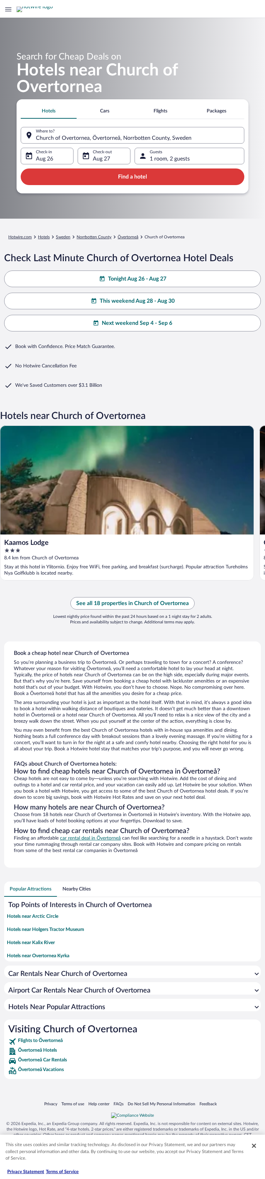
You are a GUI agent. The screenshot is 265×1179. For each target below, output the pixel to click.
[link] (132, 1042)
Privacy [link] (50, 1104)
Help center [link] (98, 1104)
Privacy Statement (25, 1172)
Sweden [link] (63, 237)
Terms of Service (62, 1172)
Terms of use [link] (72, 1104)
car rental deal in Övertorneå (90, 838)
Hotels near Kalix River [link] (31, 942)
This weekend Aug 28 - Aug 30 (137, 301)
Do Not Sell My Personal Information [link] (161, 1104)
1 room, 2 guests (170, 159)
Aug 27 (101, 159)
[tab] (49, 111)
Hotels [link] (44, 237)
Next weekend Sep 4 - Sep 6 (137, 323)
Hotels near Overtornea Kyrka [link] (38, 955)
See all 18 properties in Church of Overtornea (132, 603)
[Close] (254, 1145)
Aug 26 (44, 159)
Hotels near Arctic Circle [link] (32, 916)
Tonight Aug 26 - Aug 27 (137, 279)
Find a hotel (132, 177)
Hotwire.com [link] (20, 237)
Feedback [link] (208, 1104)
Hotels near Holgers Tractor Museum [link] (45, 929)
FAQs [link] (119, 1104)
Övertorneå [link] (128, 237)
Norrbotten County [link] (94, 237)
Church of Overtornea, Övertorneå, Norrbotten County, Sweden (114, 138)
